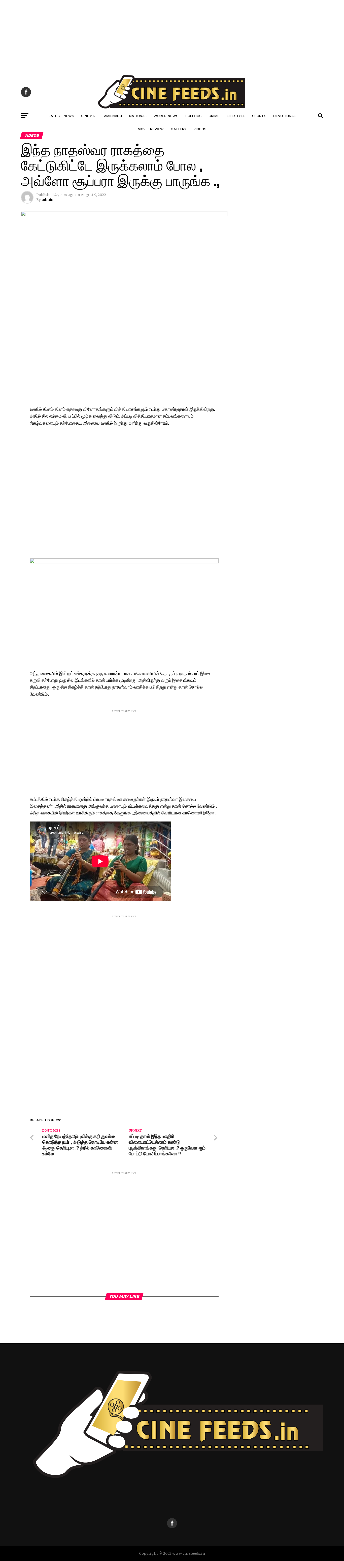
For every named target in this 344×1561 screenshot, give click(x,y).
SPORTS (259, 116)
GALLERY (178, 129)
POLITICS (193, 116)
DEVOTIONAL (284, 116)
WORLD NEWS (166, 116)
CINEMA (88, 116)
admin (47, 199)
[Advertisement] (151, 35)
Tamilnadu (112, 116)
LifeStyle (236, 116)
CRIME (214, 116)
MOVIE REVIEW (151, 129)
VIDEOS (199, 129)
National (138, 116)
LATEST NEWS (61, 116)
